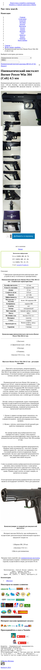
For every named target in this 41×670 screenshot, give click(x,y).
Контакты (22, 26)
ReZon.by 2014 (6, 667)
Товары (22, 30)
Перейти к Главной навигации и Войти (22, 5)
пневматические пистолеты (30, 558)
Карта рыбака (22, 40)
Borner (20, 249)
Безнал (22, 37)
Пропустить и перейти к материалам (22, 3)
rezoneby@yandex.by (23, 265)
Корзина (22, 31)
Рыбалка (22, 38)
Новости (22, 35)
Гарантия (22, 21)
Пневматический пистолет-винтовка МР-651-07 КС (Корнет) (18, 65)
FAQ (22, 33)
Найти (3, 60)
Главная (22, 17)
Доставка (22, 22)
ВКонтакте (9, 581)
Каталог (22, 24)
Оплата (22, 28)
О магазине (22, 19)
